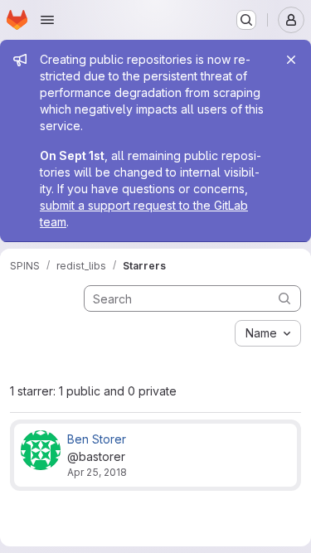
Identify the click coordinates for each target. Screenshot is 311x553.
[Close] (291, 60)
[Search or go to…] (246, 20)
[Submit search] (284, 298)
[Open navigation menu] (47, 20)
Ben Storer (96, 439)
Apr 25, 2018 (97, 472)
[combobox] (268, 333)
